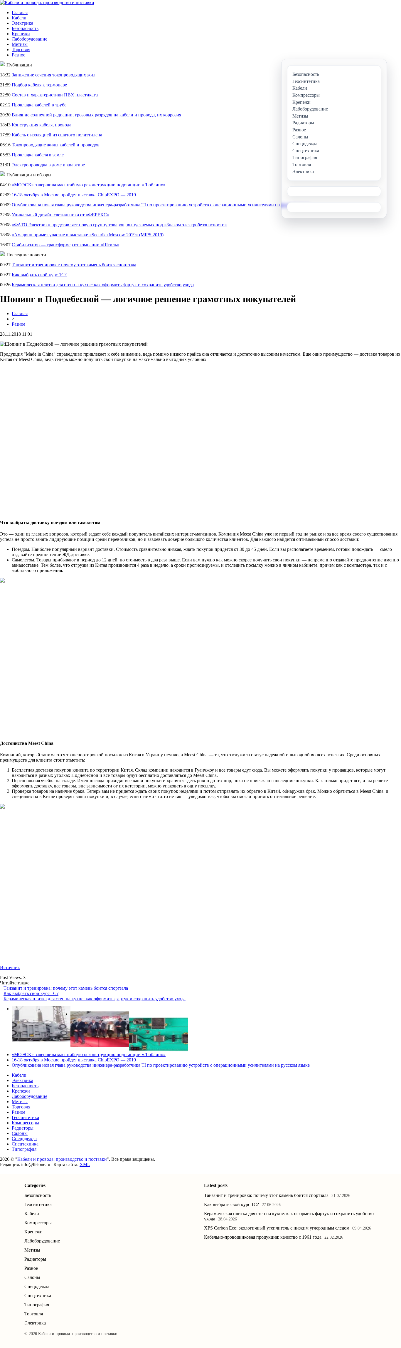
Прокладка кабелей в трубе (39, 104)
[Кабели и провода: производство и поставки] (47, 2)
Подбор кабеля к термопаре (39, 84)
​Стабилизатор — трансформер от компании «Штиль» (65, 244)
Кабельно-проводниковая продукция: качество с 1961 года (262, 1237)
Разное (18, 54)
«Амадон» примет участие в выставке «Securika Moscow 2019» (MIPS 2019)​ (88, 234)
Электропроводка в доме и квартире (48, 164)
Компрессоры (25, 1122)
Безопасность (25, 28)
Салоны (20, 1133)
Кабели (19, 17)
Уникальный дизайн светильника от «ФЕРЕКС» (60, 214)
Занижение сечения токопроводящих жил (53, 74)
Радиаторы (22, 1127)
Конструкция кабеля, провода (41, 124)
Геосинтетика (25, 1117)
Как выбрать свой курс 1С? (39, 274)
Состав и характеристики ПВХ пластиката (55, 94)
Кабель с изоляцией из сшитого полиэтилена (57, 134)
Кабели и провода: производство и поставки (62, 1159)
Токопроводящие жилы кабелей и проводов (56, 144)
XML (85, 1164)
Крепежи (21, 33)
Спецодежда (24, 1138)
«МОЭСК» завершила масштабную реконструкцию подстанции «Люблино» (89, 184)
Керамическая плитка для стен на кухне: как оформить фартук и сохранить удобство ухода (103, 284)
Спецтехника (25, 1143)
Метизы (20, 44)
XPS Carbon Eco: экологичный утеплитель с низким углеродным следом (276, 1227)
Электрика (22, 23)
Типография (24, 1149)
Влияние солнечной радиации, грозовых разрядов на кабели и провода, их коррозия (96, 114)
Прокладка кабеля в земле (38, 154)
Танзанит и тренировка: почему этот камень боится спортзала (74, 264)
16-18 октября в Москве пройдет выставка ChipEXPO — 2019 (74, 194)
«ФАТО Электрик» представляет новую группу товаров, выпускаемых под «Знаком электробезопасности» (119, 224)
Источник (10, 967)
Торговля (21, 49)
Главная (20, 12)
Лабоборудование (29, 38)
